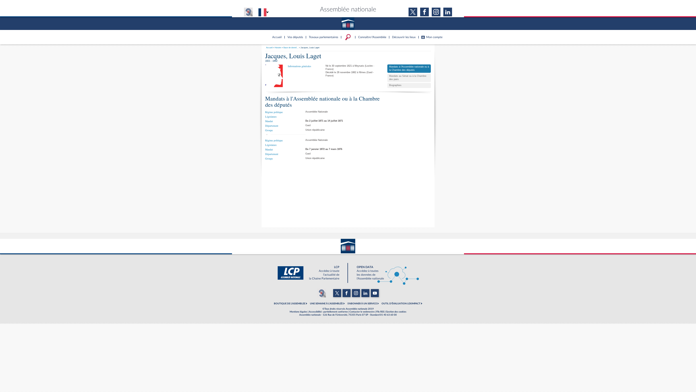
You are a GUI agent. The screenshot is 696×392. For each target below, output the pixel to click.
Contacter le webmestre (362, 312)
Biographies (395, 85)
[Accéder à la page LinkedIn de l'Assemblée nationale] (447, 12)
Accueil (269, 47)
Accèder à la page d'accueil (275, 35)
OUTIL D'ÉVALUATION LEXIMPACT (401, 304)
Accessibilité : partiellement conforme (328, 312)
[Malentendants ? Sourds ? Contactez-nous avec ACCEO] (248, 12)
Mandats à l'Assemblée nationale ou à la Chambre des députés (409, 68)
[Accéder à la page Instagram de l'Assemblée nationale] (436, 12)
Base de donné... (290, 47)
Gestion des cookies (396, 312)
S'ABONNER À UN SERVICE (362, 304)
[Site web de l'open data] (384, 273)
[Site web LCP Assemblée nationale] (311, 273)
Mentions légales (298, 312)
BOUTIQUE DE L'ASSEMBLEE (289, 304)
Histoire (278, 47)
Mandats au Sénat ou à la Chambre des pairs (407, 78)
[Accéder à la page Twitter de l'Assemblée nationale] (413, 12)
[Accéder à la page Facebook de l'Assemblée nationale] (424, 12)
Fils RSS (380, 312)
